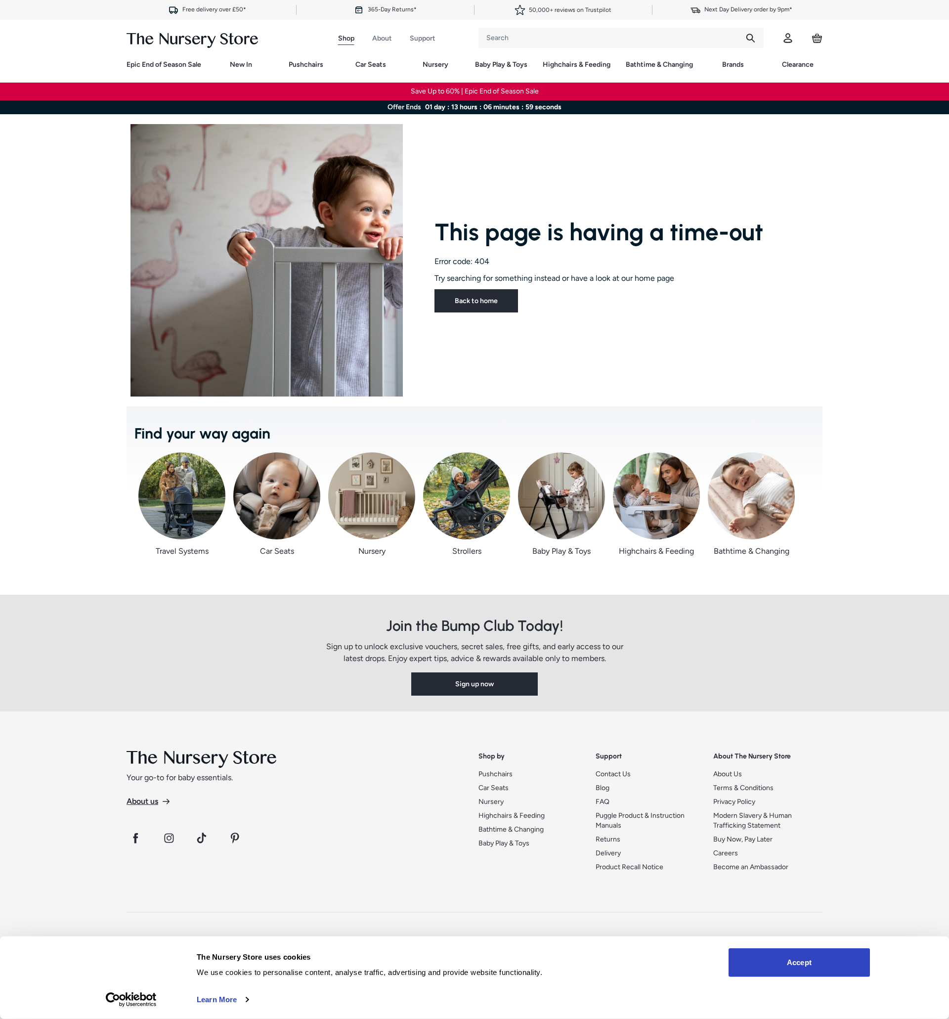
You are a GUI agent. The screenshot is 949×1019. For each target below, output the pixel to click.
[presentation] (607, 38)
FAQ (602, 801)
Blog (602, 788)
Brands (733, 64)
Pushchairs (306, 64)
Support (422, 38)
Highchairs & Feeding (576, 64)
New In (241, 64)
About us (142, 801)
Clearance (798, 64)
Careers (725, 853)
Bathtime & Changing (659, 64)
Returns (608, 839)
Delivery (608, 853)
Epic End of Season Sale (164, 64)
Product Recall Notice (629, 867)
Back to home (476, 301)
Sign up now (474, 684)
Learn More (217, 999)
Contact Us (613, 774)
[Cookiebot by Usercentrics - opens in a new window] (131, 999)
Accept (799, 962)
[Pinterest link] (236, 838)
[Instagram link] (169, 838)
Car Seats (370, 64)
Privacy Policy (734, 801)
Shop (346, 38)
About (382, 38)
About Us (727, 774)
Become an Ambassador (750, 867)
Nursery (435, 64)
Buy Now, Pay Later (743, 839)
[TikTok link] (203, 838)
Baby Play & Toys (501, 64)
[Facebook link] (135, 838)
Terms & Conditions (743, 788)
